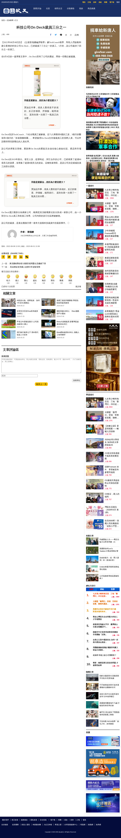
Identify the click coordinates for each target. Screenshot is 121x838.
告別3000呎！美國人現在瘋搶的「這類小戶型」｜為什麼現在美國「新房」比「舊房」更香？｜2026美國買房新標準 (112, 523)
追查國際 (15, 825)
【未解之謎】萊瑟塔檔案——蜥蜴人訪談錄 (112, 429)
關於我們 (5, 820)
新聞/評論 (37, 8)
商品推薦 (91, 8)
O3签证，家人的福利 (112, 495)
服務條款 (24, 820)
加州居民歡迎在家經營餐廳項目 (112, 272)
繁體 (118, 2)
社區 (48, 8)
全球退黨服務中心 (71, 825)
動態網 (90, 825)
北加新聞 (10, 20)
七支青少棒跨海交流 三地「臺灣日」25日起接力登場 (112, 193)
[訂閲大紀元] (103, 746)
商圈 (105, 2)
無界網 (98, 825)
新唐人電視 (26, 825)
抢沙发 (78, 286)
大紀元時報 (48, 825)
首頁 (3, 20)
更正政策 (15, 820)
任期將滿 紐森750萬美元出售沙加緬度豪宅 (111, 286)
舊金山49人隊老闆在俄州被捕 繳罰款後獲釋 (112, 220)
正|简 (77, 35)
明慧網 (82, 825)
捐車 (94, 2)
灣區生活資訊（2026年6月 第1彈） (112, 510)
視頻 (81, 8)
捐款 (100, 2)
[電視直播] (103, 812)
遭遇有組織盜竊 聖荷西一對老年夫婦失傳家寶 (112, 300)
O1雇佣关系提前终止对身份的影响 (112, 483)
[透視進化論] (103, 390)
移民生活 (58, 8)
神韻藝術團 (37, 825)
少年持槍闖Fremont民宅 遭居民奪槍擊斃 (112, 233)
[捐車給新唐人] (103, 84)
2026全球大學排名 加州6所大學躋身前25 (112, 442)
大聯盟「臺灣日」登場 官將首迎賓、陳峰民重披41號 (112, 206)
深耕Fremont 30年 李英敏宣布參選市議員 (112, 469)
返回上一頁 (41, 384)
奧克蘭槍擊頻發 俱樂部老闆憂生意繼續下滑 (27, 263)
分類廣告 (70, 8)
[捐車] (103, 777)
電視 (83, 2)
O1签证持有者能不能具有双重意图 (112, 456)
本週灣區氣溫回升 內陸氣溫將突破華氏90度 (112, 247)
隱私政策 (33, 820)
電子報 (112, 2)
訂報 (89, 2)
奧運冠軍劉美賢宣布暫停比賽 (112, 259)
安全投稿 (43, 820)
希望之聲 (58, 825)
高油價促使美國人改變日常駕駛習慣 (25, 267)
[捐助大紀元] (103, 790)
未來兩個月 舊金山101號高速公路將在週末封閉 (112, 314)
